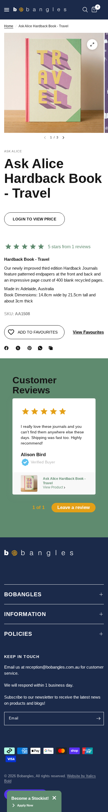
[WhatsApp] (41, 348)
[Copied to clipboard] (51, 348)
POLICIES (18, 634)
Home (8, 26)
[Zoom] (92, 44)
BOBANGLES (23, 594)
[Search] (85, 9)
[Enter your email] (98, 718)
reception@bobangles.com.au (52, 667)
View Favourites (88, 332)
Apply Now (25, 805)
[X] (19, 348)
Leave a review (73, 507)
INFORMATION (25, 614)
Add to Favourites (38, 332)
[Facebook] (7, 348)
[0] (93, 9)
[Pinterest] (30, 348)
